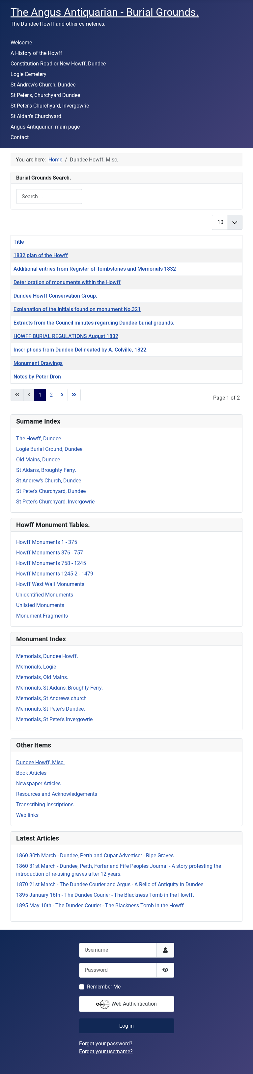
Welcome (21, 42)
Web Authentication (133, 1004)
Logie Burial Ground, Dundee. (50, 449)
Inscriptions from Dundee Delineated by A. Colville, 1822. (81, 350)
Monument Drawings (38, 363)
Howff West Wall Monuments (50, 584)
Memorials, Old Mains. (42, 677)
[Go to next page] (62, 395)
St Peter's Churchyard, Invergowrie (50, 106)
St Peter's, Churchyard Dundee (45, 95)
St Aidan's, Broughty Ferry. (46, 470)
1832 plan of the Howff (41, 255)
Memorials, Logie (36, 667)
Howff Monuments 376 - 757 (49, 552)
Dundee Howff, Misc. (40, 762)
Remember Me (104, 987)
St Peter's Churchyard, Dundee (51, 491)
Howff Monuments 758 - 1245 (51, 563)
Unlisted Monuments (40, 605)
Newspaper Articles (38, 783)
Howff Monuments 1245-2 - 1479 (54, 574)
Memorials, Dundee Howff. (47, 656)
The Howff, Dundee (38, 438)
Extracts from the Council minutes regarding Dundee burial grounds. (94, 323)
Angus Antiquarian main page (45, 127)
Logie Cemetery (28, 74)
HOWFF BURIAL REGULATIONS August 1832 (66, 336)
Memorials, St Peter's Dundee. (50, 709)
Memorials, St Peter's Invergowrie (54, 719)
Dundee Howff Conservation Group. (55, 296)
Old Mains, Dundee (38, 459)
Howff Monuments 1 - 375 (46, 542)
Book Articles (31, 773)
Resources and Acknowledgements (56, 794)
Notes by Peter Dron (37, 377)
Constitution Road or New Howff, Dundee (58, 64)
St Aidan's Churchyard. (37, 116)
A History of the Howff (36, 53)
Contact (20, 137)
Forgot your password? (105, 1043)
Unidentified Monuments (44, 595)
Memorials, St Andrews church (51, 698)
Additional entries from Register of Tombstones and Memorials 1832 (95, 269)
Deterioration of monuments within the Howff (67, 282)
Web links (27, 815)
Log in (126, 1026)
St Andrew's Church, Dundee (43, 85)
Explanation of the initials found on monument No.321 (77, 309)
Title (19, 242)
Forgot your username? (106, 1051)
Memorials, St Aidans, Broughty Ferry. (59, 688)
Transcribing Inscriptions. (45, 804)
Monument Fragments (42, 616)
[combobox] (49, 196)
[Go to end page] (74, 395)
